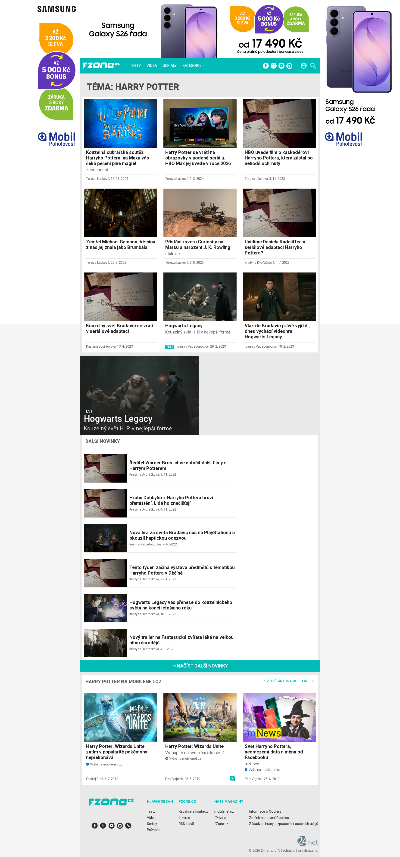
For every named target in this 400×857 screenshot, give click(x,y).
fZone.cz (221, 824)
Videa (152, 65)
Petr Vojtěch (174, 779)
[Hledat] (313, 66)
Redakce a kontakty (193, 811)
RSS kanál (186, 824)
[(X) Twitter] (273, 66)
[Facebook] (265, 66)
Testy (135, 65)
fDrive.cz (221, 817)
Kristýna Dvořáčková (259, 262)
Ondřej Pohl (94, 779)
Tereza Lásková (97, 179)
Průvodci (153, 830)
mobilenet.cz (224, 811)
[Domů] (101, 65)
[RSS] (128, 827)
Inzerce (184, 817)
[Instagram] (289, 66)
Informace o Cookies (265, 811)
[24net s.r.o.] (307, 844)
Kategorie (191, 65)
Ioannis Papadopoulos (193, 346)
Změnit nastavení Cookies (269, 817)
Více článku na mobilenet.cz (290, 681)
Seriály (170, 65)
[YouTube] (281, 66)
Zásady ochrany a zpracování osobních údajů (283, 824)
